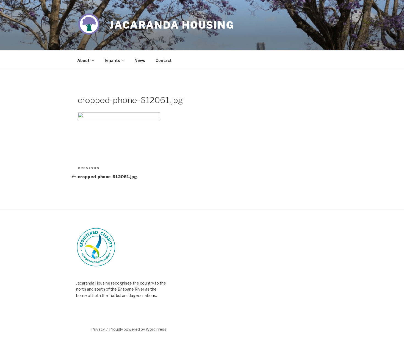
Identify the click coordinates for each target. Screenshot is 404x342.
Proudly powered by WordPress (138, 329)
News (139, 60)
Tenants (112, 60)
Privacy (98, 329)
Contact (164, 60)
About (83, 60)
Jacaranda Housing (171, 25)
